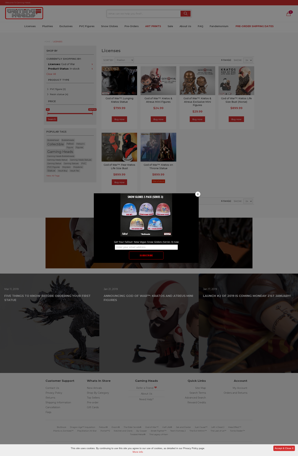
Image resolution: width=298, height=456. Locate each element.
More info (138, 451)
